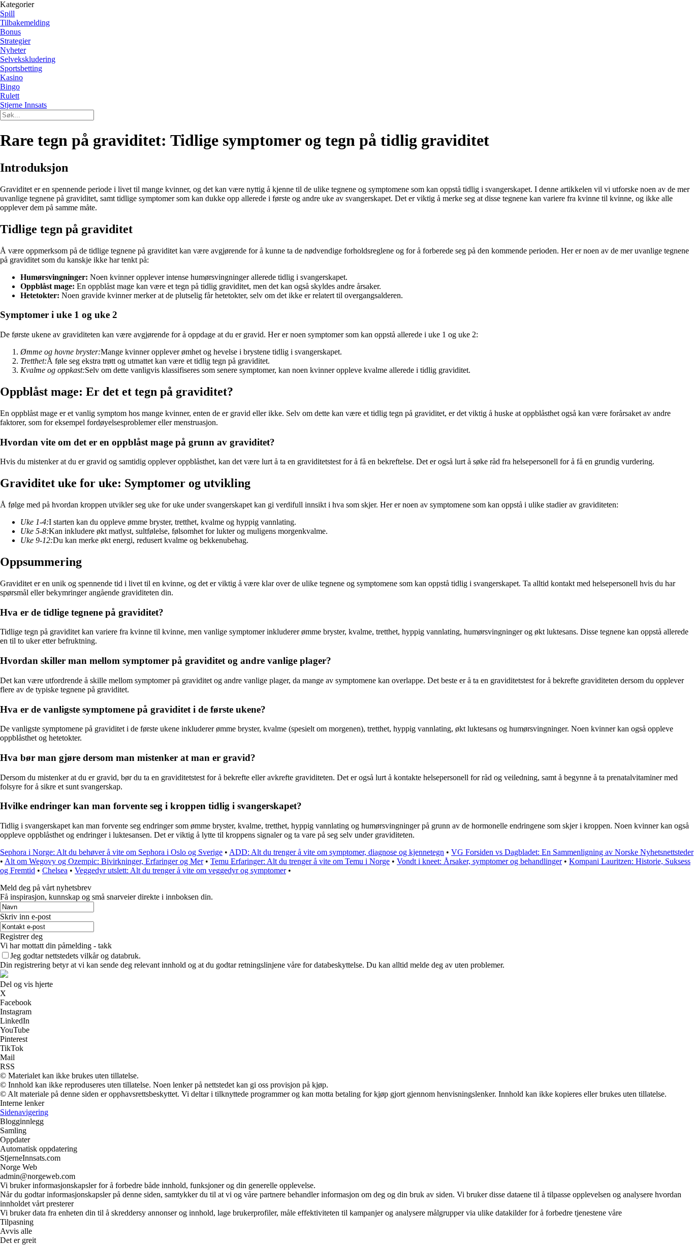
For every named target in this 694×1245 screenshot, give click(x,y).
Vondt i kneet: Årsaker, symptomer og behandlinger (479, 861)
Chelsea (55, 870)
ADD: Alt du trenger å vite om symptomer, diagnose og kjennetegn (336, 852)
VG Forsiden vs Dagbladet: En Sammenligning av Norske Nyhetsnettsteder (572, 852)
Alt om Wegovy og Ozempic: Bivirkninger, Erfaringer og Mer (104, 861)
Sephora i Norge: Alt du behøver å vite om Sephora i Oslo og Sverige (111, 852)
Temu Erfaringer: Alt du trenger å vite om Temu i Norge (300, 861)
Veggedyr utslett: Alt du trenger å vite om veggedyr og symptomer (180, 870)
